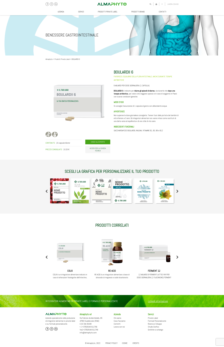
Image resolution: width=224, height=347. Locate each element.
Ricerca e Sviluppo (155, 324)
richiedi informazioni (158, 301)
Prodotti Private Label (107, 11)
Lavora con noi (172, 4)
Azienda (61, 11)
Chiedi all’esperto (98, 142)
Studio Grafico (153, 327)
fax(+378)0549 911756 (89, 329)
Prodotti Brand (138, 11)
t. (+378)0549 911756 (88, 327)
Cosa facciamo (119, 321)
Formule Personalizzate (157, 321)
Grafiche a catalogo (155, 329)
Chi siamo (117, 318)
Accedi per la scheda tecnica (98, 149)
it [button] (162, 4)
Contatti (162, 11)
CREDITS (136, 343)
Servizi (81, 11)
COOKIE (124, 343)
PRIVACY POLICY (111, 343)
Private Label (153, 318)
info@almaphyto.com (88, 332)
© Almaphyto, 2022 (92, 343)
